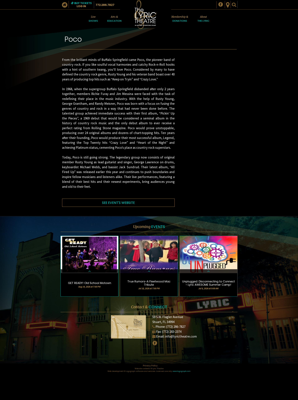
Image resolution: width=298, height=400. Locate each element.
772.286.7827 (105, 5)
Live (93, 19)
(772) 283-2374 (171, 332)
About (203, 19)
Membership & (179, 19)
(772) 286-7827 (175, 327)
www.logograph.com (181, 371)
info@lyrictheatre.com (181, 336)
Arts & (114, 19)
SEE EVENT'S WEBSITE (118, 202)
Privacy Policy (150, 365)
